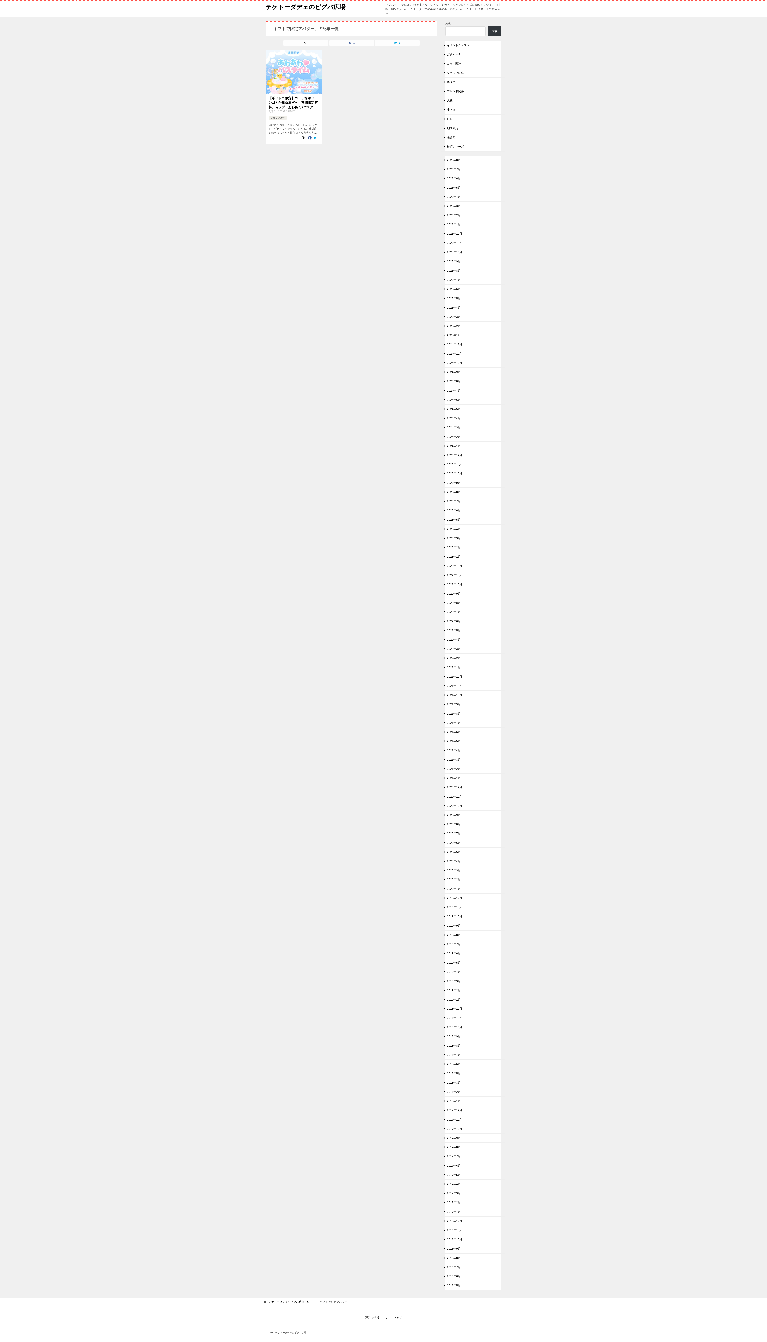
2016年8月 (454, 1258)
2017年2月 (454, 1202)
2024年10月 (454, 362)
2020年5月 (454, 852)
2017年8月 (454, 1147)
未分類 (451, 137)
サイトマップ (393, 1317)
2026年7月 (454, 169)
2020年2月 (454, 879)
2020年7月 (454, 833)
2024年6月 (454, 399)
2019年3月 (454, 981)
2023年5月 (454, 519)
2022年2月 (454, 658)
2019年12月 (454, 898)
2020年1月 (454, 888)
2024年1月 (454, 446)
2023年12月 (454, 455)
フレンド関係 (455, 91)
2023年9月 (454, 482)
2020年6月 (454, 842)
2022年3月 (454, 648)
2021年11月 (454, 685)
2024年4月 (454, 418)
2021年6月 (454, 732)
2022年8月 (454, 602)
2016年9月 (454, 1248)
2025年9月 (454, 261)
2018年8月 (454, 1045)
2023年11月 (454, 464)
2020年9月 (454, 815)
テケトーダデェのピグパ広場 (306, 7)
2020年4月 (454, 861)
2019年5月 (454, 962)
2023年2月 (454, 547)
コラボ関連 (454, 63)
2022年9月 (454, 593)
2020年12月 (454, 787)
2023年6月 (454, 510)
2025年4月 (454, 307)
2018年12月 (454, 1008)
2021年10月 (454, 695)
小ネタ (451, 109)
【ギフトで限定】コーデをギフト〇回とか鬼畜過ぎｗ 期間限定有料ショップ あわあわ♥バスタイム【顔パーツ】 (293, 102)
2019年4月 (454, 971)
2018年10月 (454, 1027)
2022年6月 (454, 621)
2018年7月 (454, 1054)
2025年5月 (454, 298)
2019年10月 (454, 916)
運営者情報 (372, 1317)
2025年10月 (454, 252)
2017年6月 (454, 1165)
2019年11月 (454, 907)
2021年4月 (454, 750)
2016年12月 (454, 1221)
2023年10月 (454, 473)
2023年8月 (454, 492)
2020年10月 (454, 805)
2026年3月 (454, 206)
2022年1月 (454, 667)
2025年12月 (454, 233)
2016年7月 (454, 1267)
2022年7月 (454, 611)
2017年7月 (454, 1156)
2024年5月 (454, 409)
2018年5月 (454, 1073)
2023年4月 (454, 529)
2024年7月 (454, 390)
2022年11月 (454, 575)
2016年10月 (454, 1239)
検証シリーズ (455, 146)
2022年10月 (454, 584)
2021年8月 (454, 713)
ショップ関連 (277, 117)
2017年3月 (454, 1193)
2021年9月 (454, 704)
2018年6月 (454, 1064)
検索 (448, 23)
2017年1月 (454, 1211)
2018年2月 (454, 1091)
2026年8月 (454, 160)
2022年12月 (454, 565)
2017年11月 (454, 1119)
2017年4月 (454, 1184)
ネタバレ (452, 82)
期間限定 (452, 128)
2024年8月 (454, 381)
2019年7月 (454, 944)
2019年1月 (454, 999)
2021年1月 (454, 778)
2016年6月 (454, 1276)
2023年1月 (454, 556)
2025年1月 (454, 335)
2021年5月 (454, 741)
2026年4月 (454, 196)
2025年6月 (454, 289)
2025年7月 (454, 279)
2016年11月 (454, 1230)
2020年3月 (454, 870)
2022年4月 (454, 639)
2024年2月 (454, 436)
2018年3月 (454, 1082)
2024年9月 (454, 372)
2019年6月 (454, 953)
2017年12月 (454, 1110)
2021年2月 (454, 768)
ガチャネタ (454, 54)
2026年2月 (454, 215)
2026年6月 (454, 178)
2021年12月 (454, 676)
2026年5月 (454, 187)
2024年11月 (454, 353)
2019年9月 (454, 925)
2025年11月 (454, 242)
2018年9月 (454, 1036)
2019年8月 (454, 935)
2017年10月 (454, 1128)
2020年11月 (454, 796)
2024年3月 (454, 427)
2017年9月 (454, 1138)
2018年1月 (454, 1101)
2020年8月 (454, 824)
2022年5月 (454, 630)
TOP (289, 1301)
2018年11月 (454, 1017)
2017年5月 (454, 1174)
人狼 (450, 100)
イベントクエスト (458, 45)
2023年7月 (454, 501)
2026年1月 (454, 224)
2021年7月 (454, 722)
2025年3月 (454, 316)
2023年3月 (454, 538)
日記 (450, 119)
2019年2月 (454, 990)
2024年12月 (454, 344)
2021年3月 (454, 759)
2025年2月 (454, 326)
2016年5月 (454, 1285)
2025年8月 (454, 270)
